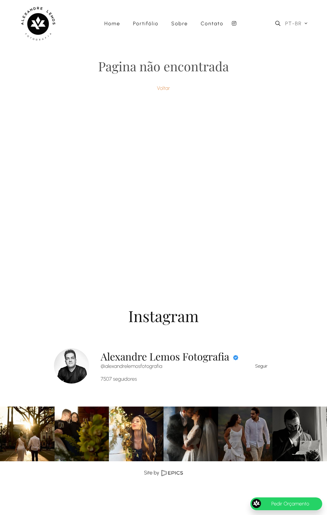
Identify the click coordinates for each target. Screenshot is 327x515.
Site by (152, 473)
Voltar (163, 88)
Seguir (261, 366)
